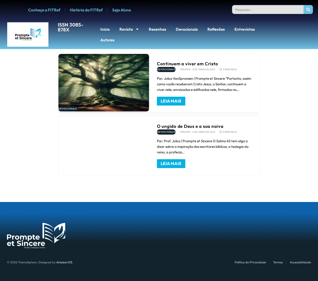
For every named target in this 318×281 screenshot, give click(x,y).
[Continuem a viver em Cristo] (103, 82)
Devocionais (187, 29)
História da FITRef (86, 9)
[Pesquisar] (308, 9)
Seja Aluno (121, 9)
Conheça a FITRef (44, 9)
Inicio (105, 29)
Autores (107, 39)
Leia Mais (171, 101)
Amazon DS (64, 262)
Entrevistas (244, 29)
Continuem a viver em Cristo (187, 63)
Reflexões (216, 29)
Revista (126, 29)
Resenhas (157, 29)
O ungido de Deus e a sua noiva (190, 126)
